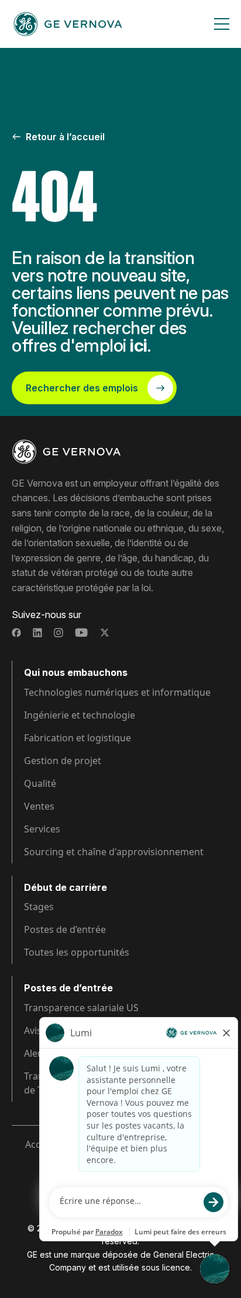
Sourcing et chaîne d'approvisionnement (114, 851)
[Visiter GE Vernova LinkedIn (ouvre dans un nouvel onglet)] (37, 632)
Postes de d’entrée (65, 929)
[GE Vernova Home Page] (68, 24)
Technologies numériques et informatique (117, 692)
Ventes (39, 806)
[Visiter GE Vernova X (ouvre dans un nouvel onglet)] (104, 632)
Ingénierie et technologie (79, 715)
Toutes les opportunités (76, 952)
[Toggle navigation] (221, 24)
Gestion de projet (62, 760)
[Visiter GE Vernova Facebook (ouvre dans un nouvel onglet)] (16, 632)
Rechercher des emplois (82, 388)
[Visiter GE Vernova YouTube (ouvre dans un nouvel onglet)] (81, 632)
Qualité (40, 783)
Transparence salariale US (81, 1007)
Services (42, 828)
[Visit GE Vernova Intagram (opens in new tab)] (58, 632)
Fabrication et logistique (77, 737)
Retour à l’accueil (65, 137)
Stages (39, 906)
